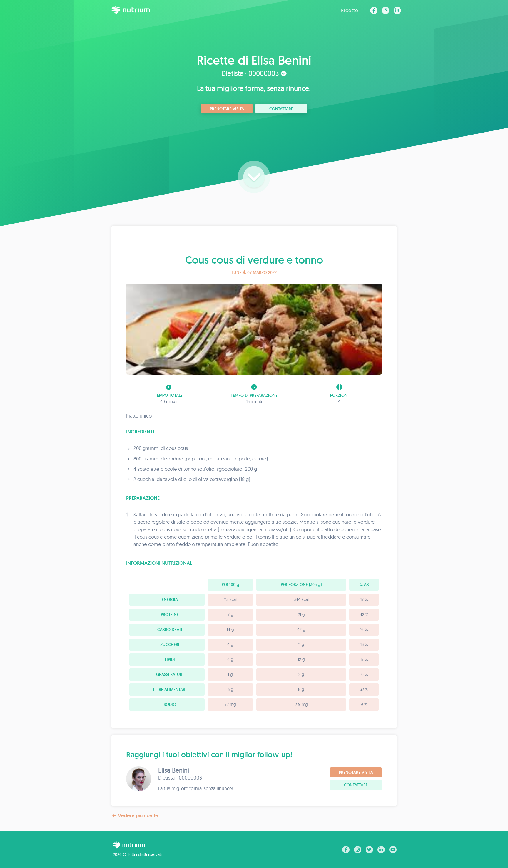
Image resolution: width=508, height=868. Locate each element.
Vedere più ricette (138, 815)
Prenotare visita (227, 108)
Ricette (349, 10)
